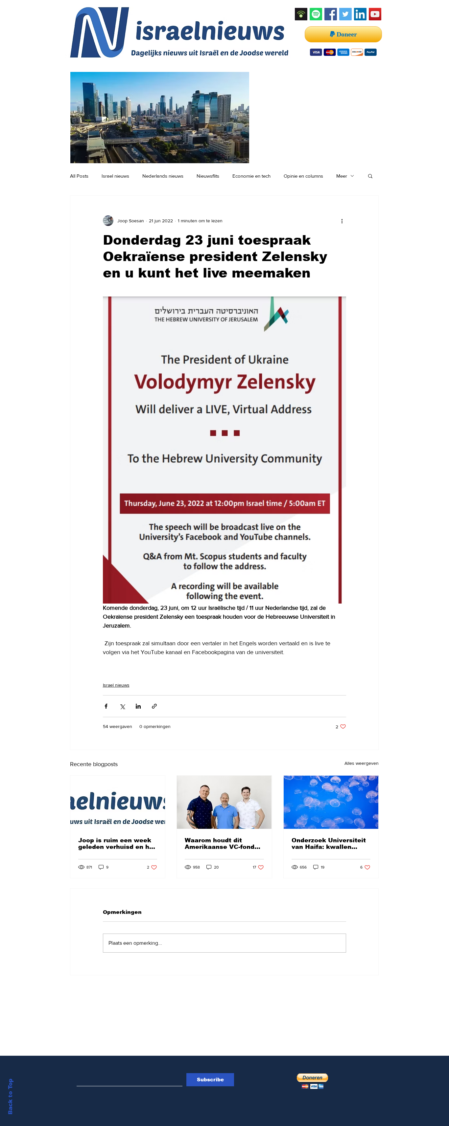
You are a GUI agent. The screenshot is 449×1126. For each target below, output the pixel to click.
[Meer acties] (342, 221)
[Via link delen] (154, 706)
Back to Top (10, 1097)
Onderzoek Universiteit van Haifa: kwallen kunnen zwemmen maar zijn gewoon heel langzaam (330, 843)
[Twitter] (345, 14)
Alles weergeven (361, 763)
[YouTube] (375, 14)
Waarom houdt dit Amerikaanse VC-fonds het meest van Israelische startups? (221, 843)
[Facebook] (330, 14)
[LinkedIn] (360, 14)
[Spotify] (316, 14)
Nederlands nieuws (162, 176)
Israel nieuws (115, 176)
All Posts (79, 176)
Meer (341, 176)
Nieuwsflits (208, 176)
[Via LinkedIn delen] (138, 706)
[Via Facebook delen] (106, 706)
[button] (370, 175)
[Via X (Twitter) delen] (122, 706)
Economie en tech (251, 176)
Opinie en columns (303, 176)
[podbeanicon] (301, 14)
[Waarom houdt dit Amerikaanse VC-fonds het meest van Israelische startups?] (224, 802)
